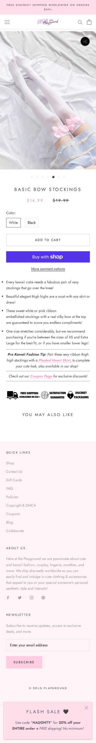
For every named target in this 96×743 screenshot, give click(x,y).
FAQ (9, 488)
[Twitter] (20, 597)
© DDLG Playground (48, 688)
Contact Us (14, 471)
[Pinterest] (43, 597)
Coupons (13, 513)
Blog (9, 522)
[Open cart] (89, 22)
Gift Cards (14, 480)
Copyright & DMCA (21, 505)
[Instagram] (31, 597)
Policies (12, 496)
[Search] (80, 22)
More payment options (48, 268)
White (13, 222)
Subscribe (24, 662)
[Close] (86, 708)
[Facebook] (8, 597)
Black (32, 222)
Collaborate (15, 530)
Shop (10, 463)
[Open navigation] (7, 22)
